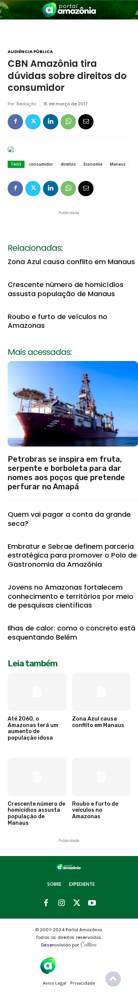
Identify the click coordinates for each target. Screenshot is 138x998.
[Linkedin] (50, 121)
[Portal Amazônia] (69, 10)
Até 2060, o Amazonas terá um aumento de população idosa (33, 728)
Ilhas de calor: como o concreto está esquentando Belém (71, 632)
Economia (93, 164)
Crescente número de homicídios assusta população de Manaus (65, 289)
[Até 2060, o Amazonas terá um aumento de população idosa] (37, 691)
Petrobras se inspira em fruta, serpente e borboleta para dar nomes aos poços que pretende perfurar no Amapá (66, 473)
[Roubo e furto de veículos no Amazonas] (101, 777)
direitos (68, 164)
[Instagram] (61, 903)
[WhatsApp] (68, 121)
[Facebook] (15, 121)
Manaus (118, 164)
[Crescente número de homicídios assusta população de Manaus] (37, 777)
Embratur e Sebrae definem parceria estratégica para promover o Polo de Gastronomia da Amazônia (72, 555)
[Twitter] (33, 121)
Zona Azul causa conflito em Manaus (71, 261)
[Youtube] (92, 903)
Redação (26, 104)
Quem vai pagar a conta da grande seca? (69, 518)
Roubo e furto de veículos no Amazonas (57, 321)
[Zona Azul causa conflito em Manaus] (101, 691)
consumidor (41, 164)
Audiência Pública (30, 52)
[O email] (86, 121)
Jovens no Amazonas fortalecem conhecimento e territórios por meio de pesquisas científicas (70, 596)
